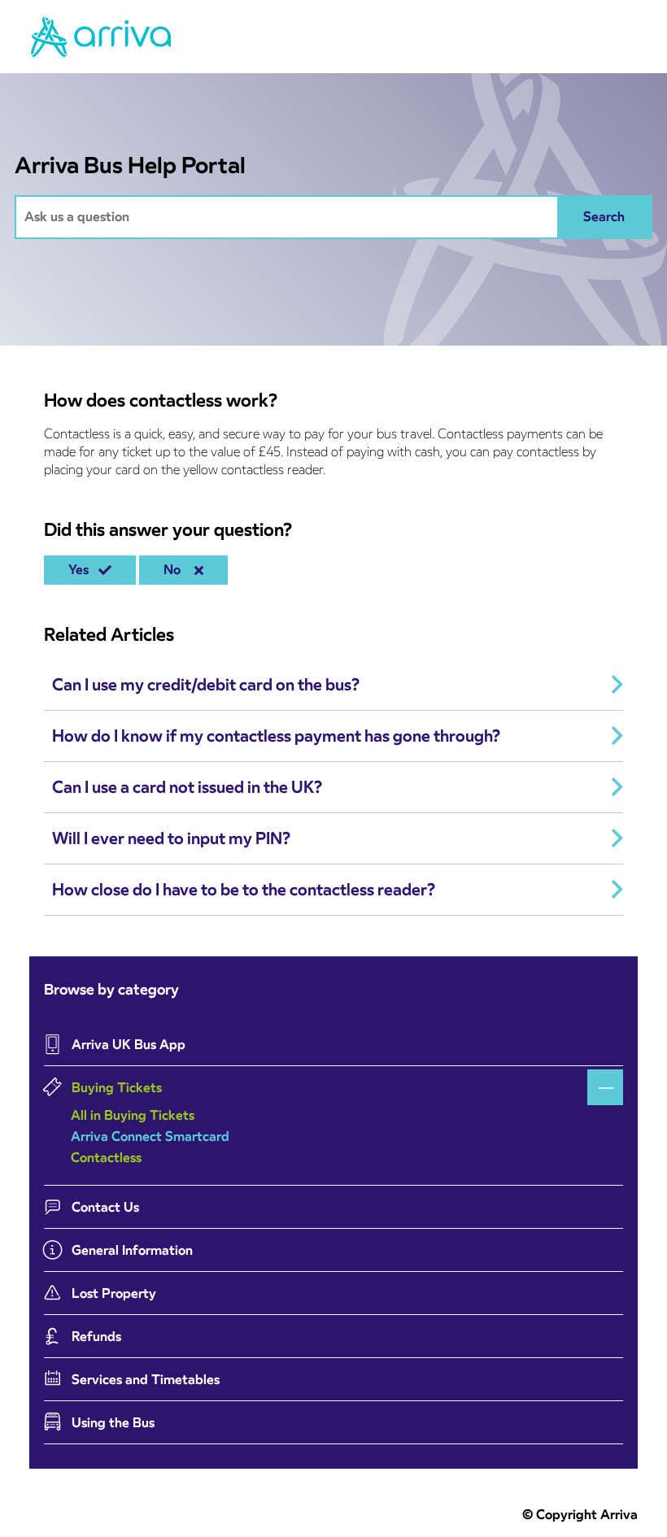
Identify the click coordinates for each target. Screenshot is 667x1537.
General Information (132, 1250)
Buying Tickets (117, 1087)
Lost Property (114, 1293)
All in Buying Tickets (132, 1115)
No (175, 569)
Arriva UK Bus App (128, 1044)
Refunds (96, 1336)
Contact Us (105, 1207)
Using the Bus (113, 1422)
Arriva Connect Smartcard (150, 1136)
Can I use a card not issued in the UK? (187, 787)
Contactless (106, 1157)
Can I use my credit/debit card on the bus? (206, 684)
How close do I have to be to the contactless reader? (243, 889)
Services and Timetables (146, 1379)
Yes (81, 569)
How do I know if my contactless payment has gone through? (276, 736)
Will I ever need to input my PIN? (171, 838)
